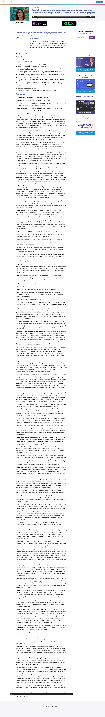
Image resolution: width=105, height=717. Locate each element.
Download (50, 19)
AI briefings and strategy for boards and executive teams (85, 70)
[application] (63, 17)
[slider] (92, 17)
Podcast (76, 2)
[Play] (33, 16)
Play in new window (42, 19)
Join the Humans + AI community (85, 91)
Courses (82, 2)
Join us (99, 2)
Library (86, 2)
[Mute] (90, 16)
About (92, 2)
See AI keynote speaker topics (85, 112)
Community (70, 2)
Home (64, 2)
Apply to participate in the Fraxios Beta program (85, 133)
